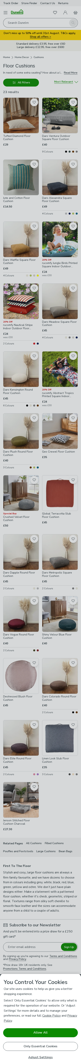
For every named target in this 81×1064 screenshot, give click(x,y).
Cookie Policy (51, 1015)
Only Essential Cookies (41, 1046)
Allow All (40, 1032)
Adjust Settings (40, 1057)
